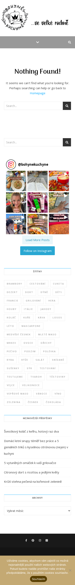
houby (12, 309)
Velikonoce (31, 385)
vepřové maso (18, 393)
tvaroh (36, 376)
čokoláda (53, 402)
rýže (24, 359)
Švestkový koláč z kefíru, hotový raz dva (31, 431)
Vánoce (41, 393)
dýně (44, 292)
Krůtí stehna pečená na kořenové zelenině (33, 481)
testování (48, 368)
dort (29, 292)
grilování (33, 300)
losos (57, 317)
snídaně (58, 359)
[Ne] (70, 570)
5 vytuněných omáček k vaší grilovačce (30, 463)
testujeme (15, 376)
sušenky (13, 368)
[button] (16, 181)
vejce (11, 385)
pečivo (12, 351)
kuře (27, 317)
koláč (11, 317)
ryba (10, 359)
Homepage (37, 93)
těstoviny (57, 376)
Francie (12, 300)
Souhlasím (38, 579)
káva (41, 317)
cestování (38, 283)
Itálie (28, 309)
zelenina (13, 402)
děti (58, 292)
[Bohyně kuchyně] (37, 18)
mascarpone (31, 325)
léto (10, 325)
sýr (29, 368)
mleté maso (47, 334)
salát (40, 359)
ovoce (28, 342)
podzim (30, 351)
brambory (14, 283)
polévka (49, 351)
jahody (45, 309)
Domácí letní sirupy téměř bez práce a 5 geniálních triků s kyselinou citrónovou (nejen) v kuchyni (36, 447)
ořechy (46, 342)
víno (58, 393)
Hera (52, 300)
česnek (33, 402)
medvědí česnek (19, 334)
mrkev (11, 342)
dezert (12, 292)
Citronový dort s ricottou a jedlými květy (31, 472)
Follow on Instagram (38, 251)
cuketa (58, 283)
